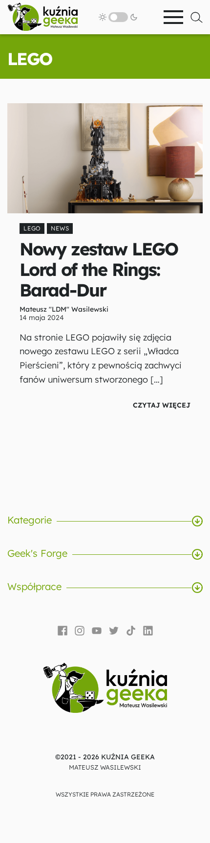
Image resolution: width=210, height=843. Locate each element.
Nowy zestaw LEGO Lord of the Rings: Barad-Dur (99, 269)
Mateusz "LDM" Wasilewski (64, 309)
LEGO (32, 228)
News (60, 228)
